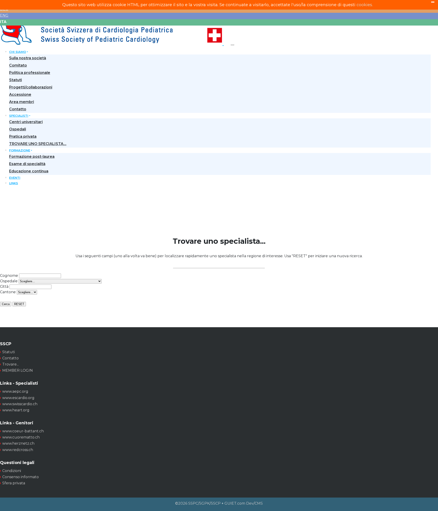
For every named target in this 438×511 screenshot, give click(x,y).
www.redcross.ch (17, 450)
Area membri (21, 102)
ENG (4, 15)
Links (13, 183)
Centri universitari (26, 122)
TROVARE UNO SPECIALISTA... (37, 144)
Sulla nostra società (27, 58)
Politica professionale (29, 72)
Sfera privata (13, 483)
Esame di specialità (27, 164)
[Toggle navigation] (232, 45)
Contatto (17, 109)
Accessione (20, 94)
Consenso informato (20, 477)
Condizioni (11, 471)
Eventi (14, 177)
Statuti (15, 80)
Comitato (18, 65)
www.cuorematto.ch (21, 437)
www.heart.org (15, 410)
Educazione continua (28, 171)
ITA (3, 22)
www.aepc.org (15, 391)
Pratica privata (22, 136)
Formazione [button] (19, 150)
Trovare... (10, 364)
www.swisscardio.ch (19, 404)
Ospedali (17, 129)
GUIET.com (234, 503)
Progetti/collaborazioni (30, 87)
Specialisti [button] (18, 115)
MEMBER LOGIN (17, 370)
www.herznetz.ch (18, 443)
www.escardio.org (18, 398)
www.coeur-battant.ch (23, 431)
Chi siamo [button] (17, 52)
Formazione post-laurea (32, 156)
